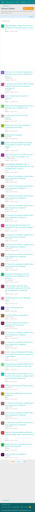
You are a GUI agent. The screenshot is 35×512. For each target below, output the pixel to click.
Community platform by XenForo (16, 510)
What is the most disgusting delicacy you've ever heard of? (18, 445)
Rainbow (7, 448)
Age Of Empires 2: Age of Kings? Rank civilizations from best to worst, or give (19, 26)
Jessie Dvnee (8, 387)
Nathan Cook (8, 180)
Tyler (6, 380)
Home (26, 507)
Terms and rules (5, 507)
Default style (6, 504)
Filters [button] (30, 17)
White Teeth (8, 137)
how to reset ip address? (14, 307)
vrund (6, 149)
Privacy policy (15, 507)
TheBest (7, 309)
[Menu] (3, 2)
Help (22, 507)
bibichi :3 (7, 302)
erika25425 (8, 90)
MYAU (6, 438)
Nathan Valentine (9, 326)
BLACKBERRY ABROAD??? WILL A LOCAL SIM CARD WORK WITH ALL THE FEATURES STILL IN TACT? (19, 166)
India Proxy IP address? (13, 135)
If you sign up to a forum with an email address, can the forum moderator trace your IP (19, 86)
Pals (6, 129)
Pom (6, 100)
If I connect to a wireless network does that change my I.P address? (19, 177)
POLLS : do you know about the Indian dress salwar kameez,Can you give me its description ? (19, 354)
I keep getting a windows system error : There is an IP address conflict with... (19, 365)
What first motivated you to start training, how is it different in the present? (17, 276)
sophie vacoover (9, 317)
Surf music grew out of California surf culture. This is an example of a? (19, 155)
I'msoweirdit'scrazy (10, 158)
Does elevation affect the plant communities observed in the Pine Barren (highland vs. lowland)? (17, 288)
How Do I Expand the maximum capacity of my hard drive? (17, 324)
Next (18, 461)
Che (6, 292)
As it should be (9, 280)
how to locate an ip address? (15, 454)
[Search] (32, 2)
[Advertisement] (17, 51)
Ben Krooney (8, 119)
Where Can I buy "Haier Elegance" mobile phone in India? (17, 126)
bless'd (7, 170)
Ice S (6, 368)
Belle (6, 397)
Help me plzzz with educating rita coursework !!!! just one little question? (19, 226)
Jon (6, 29)
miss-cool (7, 229)
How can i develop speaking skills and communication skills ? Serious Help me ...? (19, 434)
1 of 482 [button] (12, 461)
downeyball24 (8, 78)
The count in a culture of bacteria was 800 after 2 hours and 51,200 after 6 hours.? (19, 74)
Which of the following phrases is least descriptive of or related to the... (19, 107)
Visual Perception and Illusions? (16, 315)
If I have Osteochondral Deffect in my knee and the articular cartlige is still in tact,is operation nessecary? (19, 376)
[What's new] (29, 2)
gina (6, 109)
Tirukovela (7, 456)
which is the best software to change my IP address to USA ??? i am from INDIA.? (18, 144)
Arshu (6, 358)
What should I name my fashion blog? (19, 386)
